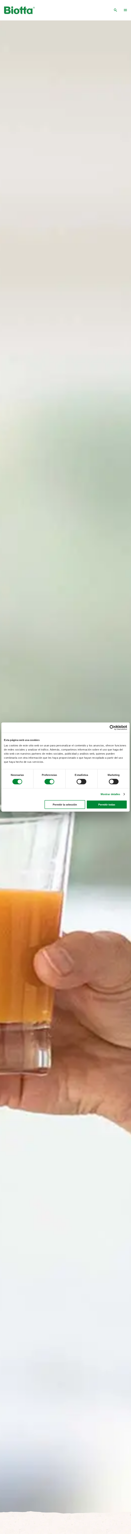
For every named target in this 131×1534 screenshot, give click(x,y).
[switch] (49, 781)
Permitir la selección (65, 804)
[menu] (125, 10)
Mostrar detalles (110, 794)
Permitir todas (106, 804)
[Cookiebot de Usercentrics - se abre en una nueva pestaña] (112, 727)
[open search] (115, 10)
